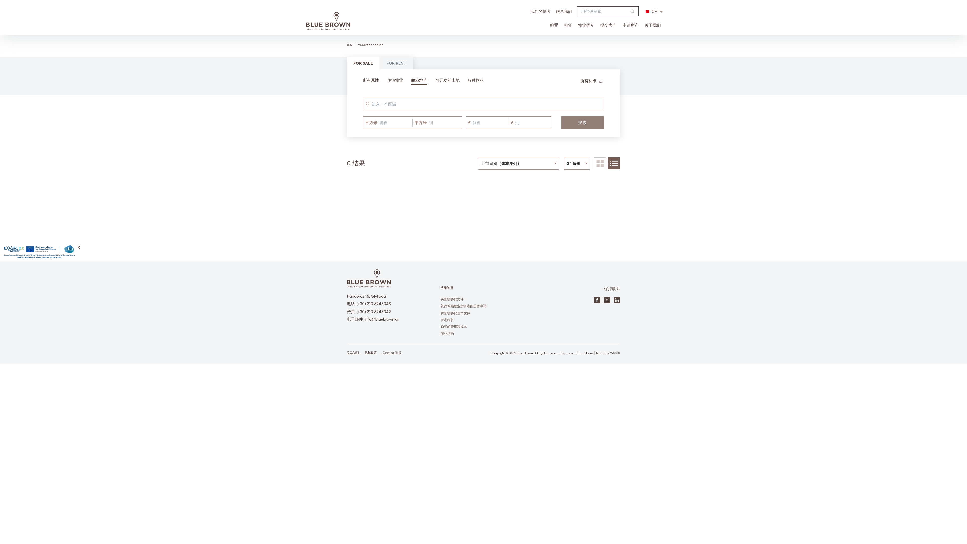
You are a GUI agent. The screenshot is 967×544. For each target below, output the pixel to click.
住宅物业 (395, 80)
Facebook (597, 300)
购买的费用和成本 (454, 327)
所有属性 (371, 80)
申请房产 (631, 25)
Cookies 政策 (392, 352)
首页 (350, 45)
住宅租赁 (447, 320)
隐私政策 (371, 352)
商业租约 (447, 334)
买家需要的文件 (452, 299)
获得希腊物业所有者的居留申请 (464, 306)
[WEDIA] (614, 353)
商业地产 (419, 80)
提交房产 (608, 25)
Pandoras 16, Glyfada (366, 296)
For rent (396, 63)
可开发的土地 (447, 80)
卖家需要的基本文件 (455, 313)
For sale (363, 63)
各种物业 (476, 80)
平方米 (371, 122)
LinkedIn (617, 300)
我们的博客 (541, 11)
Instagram (607, 300)
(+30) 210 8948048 (374, 303)
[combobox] (371, 104)
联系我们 (564, 11)
